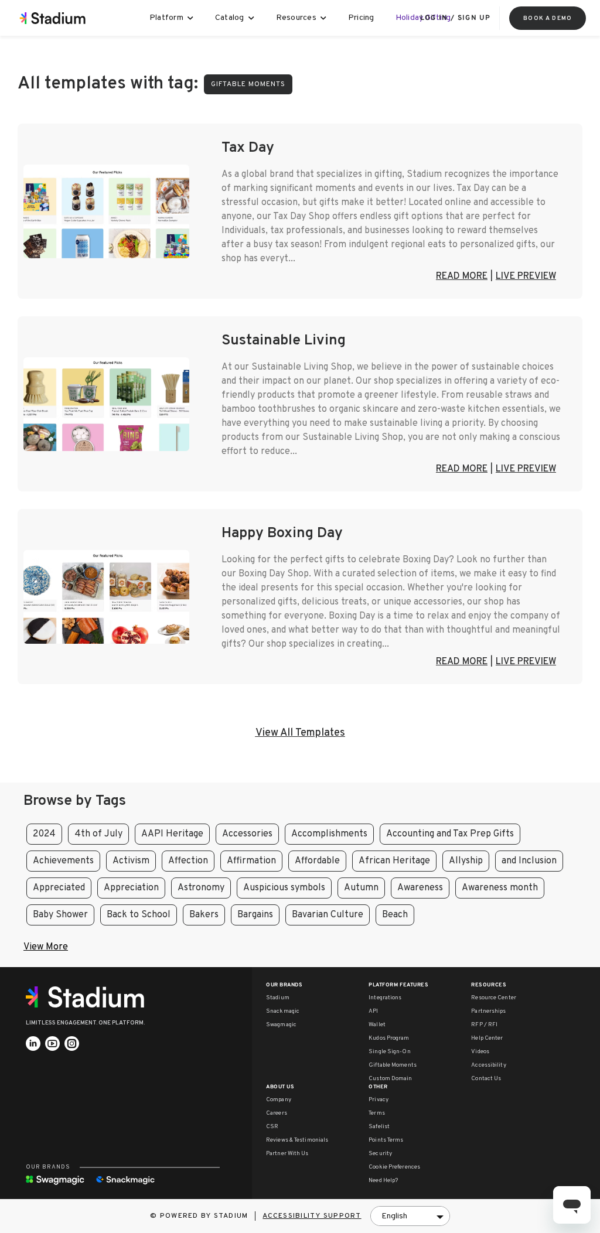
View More (45, 947)
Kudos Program (389, 1038)
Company (278, 1100)
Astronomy (201, 888)
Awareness (420, 888)
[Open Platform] (191, 18)
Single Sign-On (389, 1052)
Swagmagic (281, 1025)
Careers (276, 1113)
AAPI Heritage (172, 834)
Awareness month (500, 888)
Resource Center (493, 998)
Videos (480, 1052)
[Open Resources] (324, 18)
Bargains (255, 915)
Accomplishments (329, 834)
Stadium (277, 998)
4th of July (98, 834)
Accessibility (488, 1065)
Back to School (139, 915)
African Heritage (394, 861)
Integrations (385, 998)
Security (380, 1153)
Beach (395, 915)
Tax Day (247, 148)
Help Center (487, 1038)
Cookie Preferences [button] (394, 1167)
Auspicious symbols (284, 888)
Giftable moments (248, 84)
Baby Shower (60, 915)
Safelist (379, 1126)
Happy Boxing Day (282, 533)
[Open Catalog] (251, 18)
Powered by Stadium (204, 1216)
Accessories (247, 834)
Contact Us (486, 1078)
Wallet (377, 1025)
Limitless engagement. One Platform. (85, 1023)
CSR (272, 1126)
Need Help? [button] (383, 1180)
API (373, 1011)
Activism (130, 861)
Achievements (63, 861)
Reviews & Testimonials (297, 1140)
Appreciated (59, 888)
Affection (188, 861)
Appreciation (131, 888)
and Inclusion (529, 861)
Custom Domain (390, 1078)
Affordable (317, 861)
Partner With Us (287, 1153)
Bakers (204, 915)
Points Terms (386, 1140)
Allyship (466, 861)
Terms (377, 1113)
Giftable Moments (393, 1065)
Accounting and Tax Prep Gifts (450, 834)
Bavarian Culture (327, 915)
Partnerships (488, 1011)
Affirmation (251, 861)
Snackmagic (282, 1011)
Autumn (361, 888)
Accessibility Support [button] (311, 1216)
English (394, 1216)
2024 (44, 834)
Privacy (378, 1100)
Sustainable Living (283, 341)
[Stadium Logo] (89, 997)
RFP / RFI (484, 1025)
